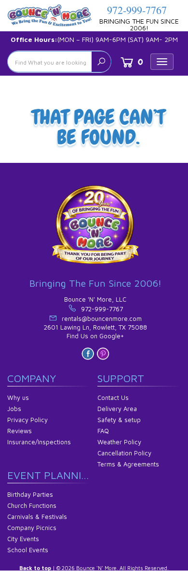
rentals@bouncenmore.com (102, 318)
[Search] (101, 62)
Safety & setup (119, 420)
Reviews (19, 431)
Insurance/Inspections (39, 442)
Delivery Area (117, 408)
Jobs (14, 408)
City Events (23, 539)
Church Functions (31, 505)
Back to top (35, 568)
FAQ (103, 431)
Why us (18, 397)
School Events (27, 550)
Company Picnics (31, 527)
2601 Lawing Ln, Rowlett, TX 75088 (95, 327)
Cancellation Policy (124, 453)
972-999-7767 (137, 10)
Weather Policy (119, 442)
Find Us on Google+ (95, 336)
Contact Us (113, 397)
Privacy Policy (27, 420)
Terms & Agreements (128, 464)
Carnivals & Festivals (37, 516)
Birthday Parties (30, 494)
